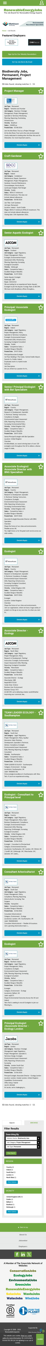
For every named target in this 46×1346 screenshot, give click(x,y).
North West (11, 1177)
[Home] (23, 11)
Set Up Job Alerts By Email (22, 62)
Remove (38, 1138)
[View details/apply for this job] (10, 101)
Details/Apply (22, 145)
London (9, 1175)
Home (4, 31)
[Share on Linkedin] (23, 1254)
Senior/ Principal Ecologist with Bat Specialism (19, 388)
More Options (12, 1182)
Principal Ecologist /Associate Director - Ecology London (16, 1026)
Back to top (24, 1227)
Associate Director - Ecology (16, 632)
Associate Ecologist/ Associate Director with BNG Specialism (18, 469)
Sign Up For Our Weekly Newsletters (22, 54)
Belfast (9, 1202)
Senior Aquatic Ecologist (18, 232)
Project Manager (14, 90)
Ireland (9, 1170)
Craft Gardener (13, 155)
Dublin (9, 1199)
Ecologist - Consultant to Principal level (18, 796)
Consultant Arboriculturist (19, 871)
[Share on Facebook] (17, 1254)
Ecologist (9, 551)
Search (12, 1123)
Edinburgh (10, 1207)
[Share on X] (29, 1254)
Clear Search (11, 1153)
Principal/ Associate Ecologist (16, 308)
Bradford (10, 1204)
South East (11, 1172)
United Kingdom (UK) (14, 1197)
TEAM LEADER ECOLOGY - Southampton (20, 714)
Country (10, 1167)
